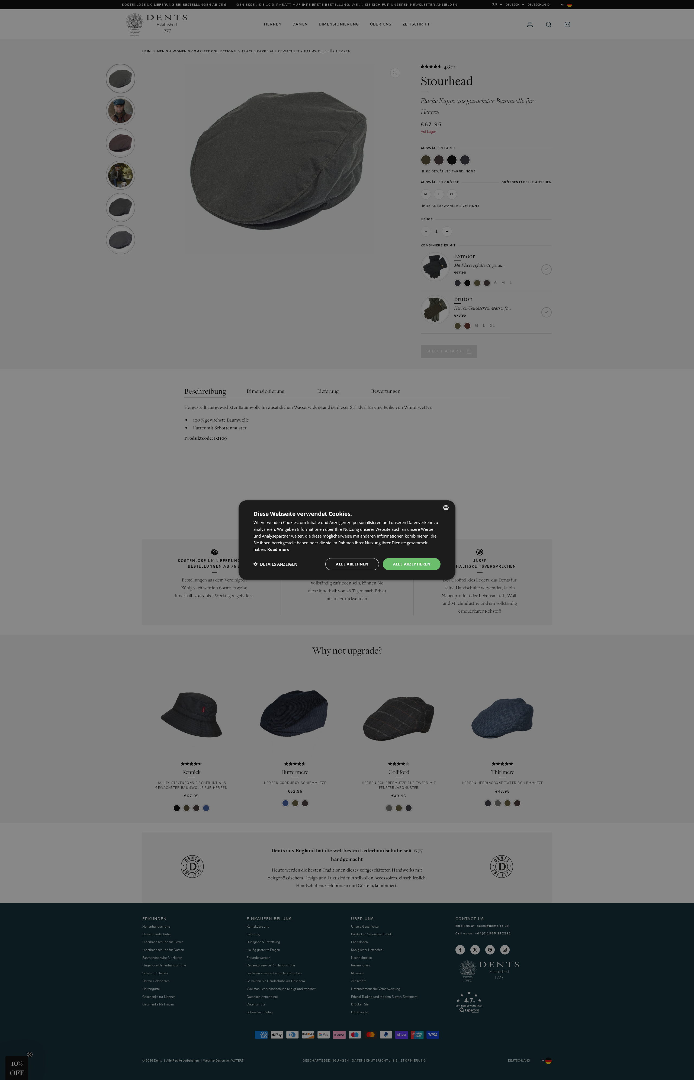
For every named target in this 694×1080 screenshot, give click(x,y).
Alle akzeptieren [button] (411, 564)
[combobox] (446, 507)
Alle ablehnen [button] (352, 564)
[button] (275, 564)
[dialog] (347, 540)
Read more (278, 549)
